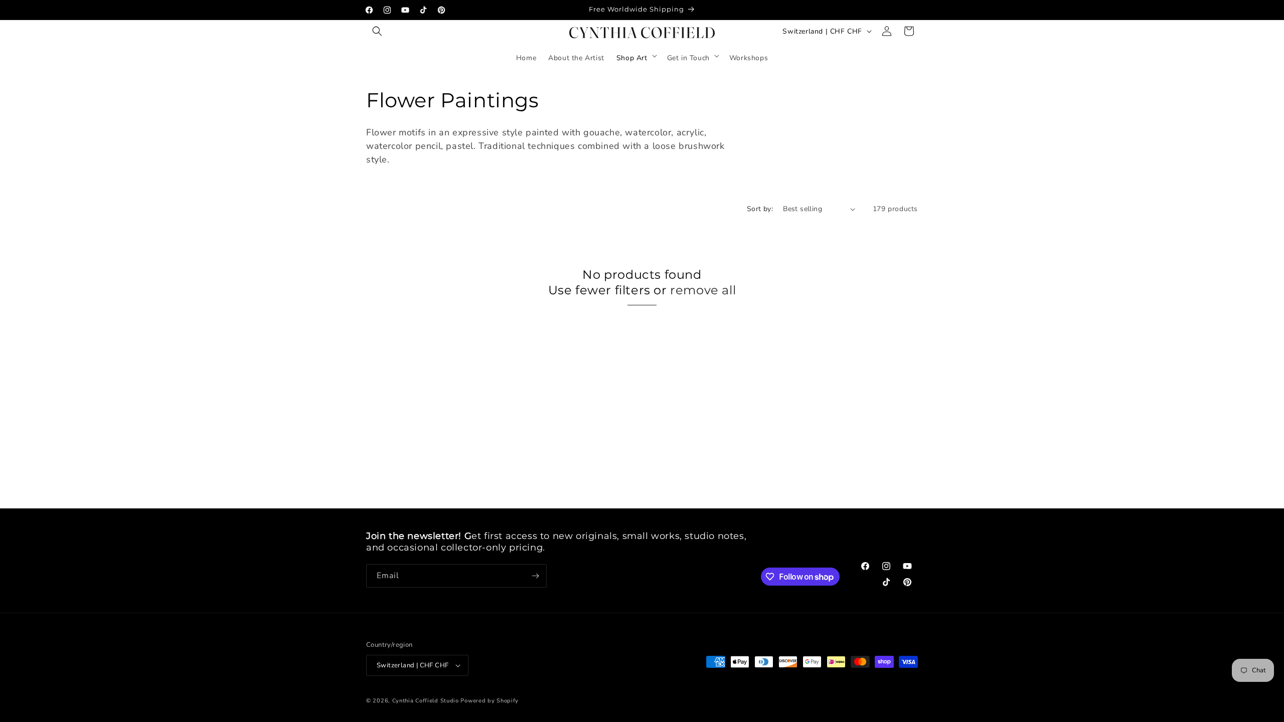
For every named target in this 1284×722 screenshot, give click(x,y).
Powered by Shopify (489, 700)
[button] (377, 31)
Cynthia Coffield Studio (425, 700)
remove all (703, 290)
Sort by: (760, 209)
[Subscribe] (535, 576)
